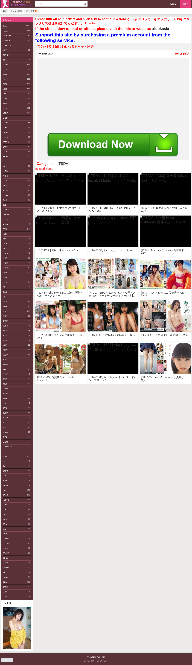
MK (4, 297)
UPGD (5, 248)
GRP (5, 592)
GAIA (5, 316)
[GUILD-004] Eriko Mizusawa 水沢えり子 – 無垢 (163, 379)
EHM (5, 505)
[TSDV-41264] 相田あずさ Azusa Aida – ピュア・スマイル (60, 209)
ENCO (5, 563)
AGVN (5, 224)
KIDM (5, 582)
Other (5, 26)
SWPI (5, 534)
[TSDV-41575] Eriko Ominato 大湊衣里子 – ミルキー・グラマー (59, 294)
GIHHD (5, 539)
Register (173, 4)
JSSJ (5, 99)
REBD (5, 65)
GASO (5, 471)
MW (4, 529)
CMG (5, 200)
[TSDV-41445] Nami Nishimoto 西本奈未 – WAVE (163, 252)
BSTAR (5, 432)
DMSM (5, 132)
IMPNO (6, 55)
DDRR (5, 326)
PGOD (5, 481)
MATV (5, 572)
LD (4, 452)
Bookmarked (47, 54)
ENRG (5, 364)
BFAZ (5, 360)
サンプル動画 (16, 11)
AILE (5, 239)
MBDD (5, 306)
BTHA (5, 524)
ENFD (5, 123)
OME (5, 379)
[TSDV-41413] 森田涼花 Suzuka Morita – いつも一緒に (112, 209)
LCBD (5, 128)
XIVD (5, 408)
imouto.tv (6, 40)
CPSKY (6, 210)
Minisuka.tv (7, 36)
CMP (5, 244)
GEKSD (6, 253)
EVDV (5, 152)
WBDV (5, 186)
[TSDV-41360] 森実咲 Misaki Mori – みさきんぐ (164, 209)
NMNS (5, 485)
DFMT (5, 321)
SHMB (5, 389)
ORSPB (6, 553)
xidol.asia (160, 29)
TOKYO (6, 500)
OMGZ (5, 137)
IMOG (5, 384)
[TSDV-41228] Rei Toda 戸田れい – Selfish (111, 250)
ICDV (5, 456)
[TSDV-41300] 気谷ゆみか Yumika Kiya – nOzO (58, 252)
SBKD (5, 108)
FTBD (5, 282)
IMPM (5, 60)
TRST (5, 510)
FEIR (5, 181)
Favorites (31, 11)
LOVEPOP (7, 45)
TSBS (5, 514)
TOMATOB (7, 447)
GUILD (5, 311)
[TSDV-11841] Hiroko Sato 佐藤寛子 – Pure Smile (59, 336)
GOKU (5, 558)
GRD (5, 398)
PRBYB (6, 142)
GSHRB (6, 215)
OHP (5, 403)
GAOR (5, 147)
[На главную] (17, 4)
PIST (5, 427)
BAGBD (6, 331)
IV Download (89, 661)
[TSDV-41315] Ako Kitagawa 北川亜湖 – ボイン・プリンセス (112, 379)
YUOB (5, 418)
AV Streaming (103, 661)
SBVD (5, 302)
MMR (5, 74)
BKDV (5, 166)
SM (4, 466)
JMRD (5, 171)
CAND (5, 587)
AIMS (5, 345)
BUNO (5, 393)
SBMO (5, 495)
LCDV (5, 69)
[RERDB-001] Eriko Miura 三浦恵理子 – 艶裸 (165, 335)
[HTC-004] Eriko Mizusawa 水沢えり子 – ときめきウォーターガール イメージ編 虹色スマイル (112, 294)
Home (5, 11)
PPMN (5, 548)
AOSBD (6, 190)
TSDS (5, 84)
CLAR (5, 597)
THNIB (5, 374)
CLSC (5, 437)
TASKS (5, 79)
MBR (5, 89)
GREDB (6, 268)
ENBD (5, 118)
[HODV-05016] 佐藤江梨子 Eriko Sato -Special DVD (57, 379)
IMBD (5, 50)
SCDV (5, 355)
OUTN (5, 219)
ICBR (5, 277)
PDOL (5, 335)
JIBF (4, 476)
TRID (5, 229)
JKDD (5, 461)
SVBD (5, 519)
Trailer (5, 31)
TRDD (5, 263)
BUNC (5, 340)
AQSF (5, 234)
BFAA (5, 103)
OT (4, 287)
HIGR (5, 258)
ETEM (5, 442)
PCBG (5, 195)
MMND (5, 113)
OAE (4, 94)
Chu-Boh (6, 543)
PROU (5, 176)
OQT (5, 161)
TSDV (5, 350)
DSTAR (6, 568)
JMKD (5, 577)
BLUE (5, 292)
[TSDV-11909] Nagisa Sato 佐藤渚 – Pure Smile (162, 294)
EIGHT (5, 157)
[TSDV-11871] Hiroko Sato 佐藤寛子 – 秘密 (112, 335)
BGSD (5, 413)
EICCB (5, 490)
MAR (5, 369)
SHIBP (5, 273)
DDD (5, 205)
